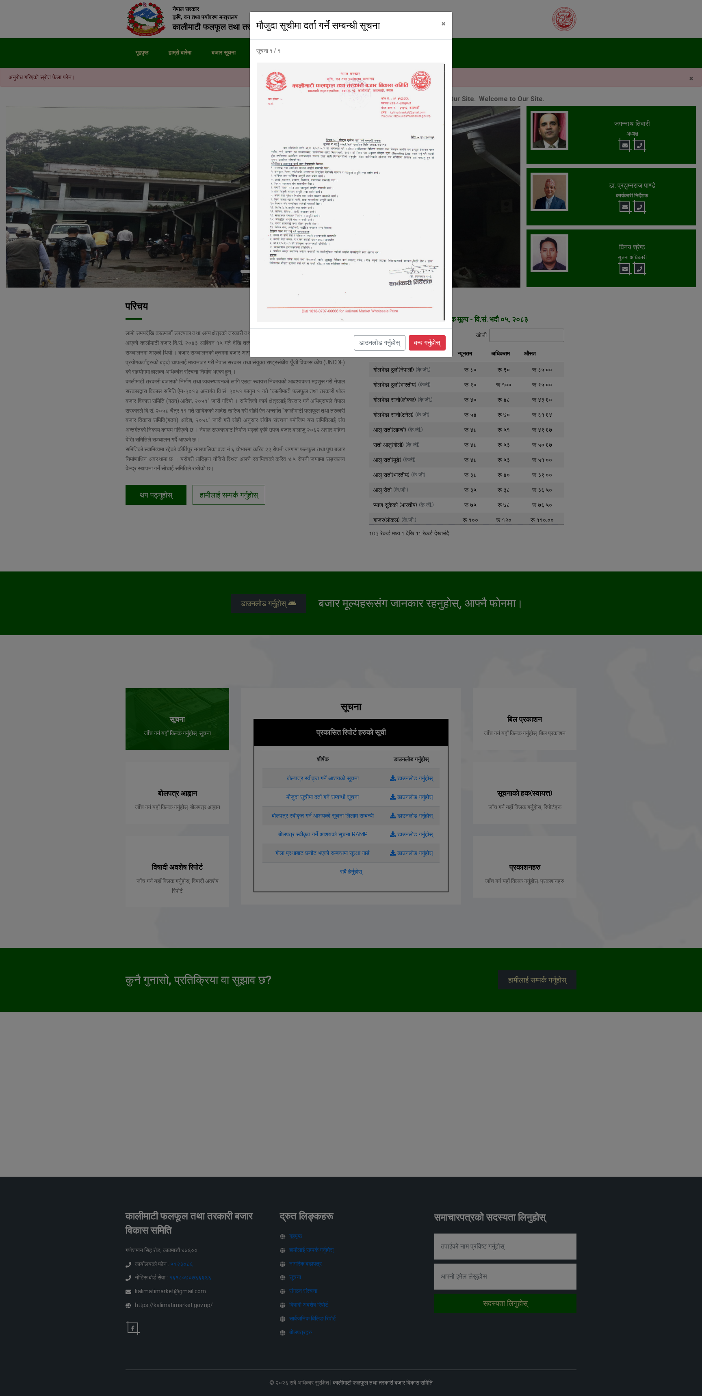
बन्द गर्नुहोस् (427, 342)
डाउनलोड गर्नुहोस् (379, 342)
